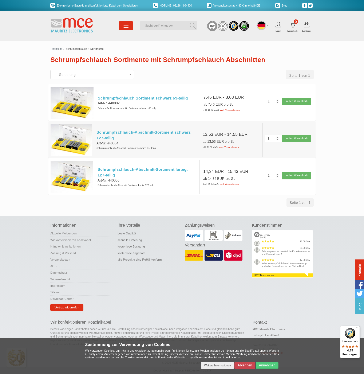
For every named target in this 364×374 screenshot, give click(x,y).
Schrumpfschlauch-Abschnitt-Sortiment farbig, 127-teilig (143, 172)
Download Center (62, 298)
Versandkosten (60, 259)
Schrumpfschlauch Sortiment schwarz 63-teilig (143, 98)
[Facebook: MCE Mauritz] (305, 5)
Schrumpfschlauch (76, 48)
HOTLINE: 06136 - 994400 (175, 5)
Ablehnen (245, 365)
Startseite (57, 48)
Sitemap (55, 292)
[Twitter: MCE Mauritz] (311, 5)
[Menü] (357, 328)
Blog (284, 5)
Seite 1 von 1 (299, 75)
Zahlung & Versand (63, 253)
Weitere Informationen (217, 365)
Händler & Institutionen (65, 246)
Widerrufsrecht (60, 279)
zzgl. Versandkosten (230, 110)
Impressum (57, 285)
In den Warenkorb (297, 101)
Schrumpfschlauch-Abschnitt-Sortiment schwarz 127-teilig (143, 135)
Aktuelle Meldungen (63, 233)
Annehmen (267, 365)
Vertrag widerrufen (67, 307)
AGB (53, 266)
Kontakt (360, 270)
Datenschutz (58, 272)
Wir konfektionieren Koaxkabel (70, 240)
